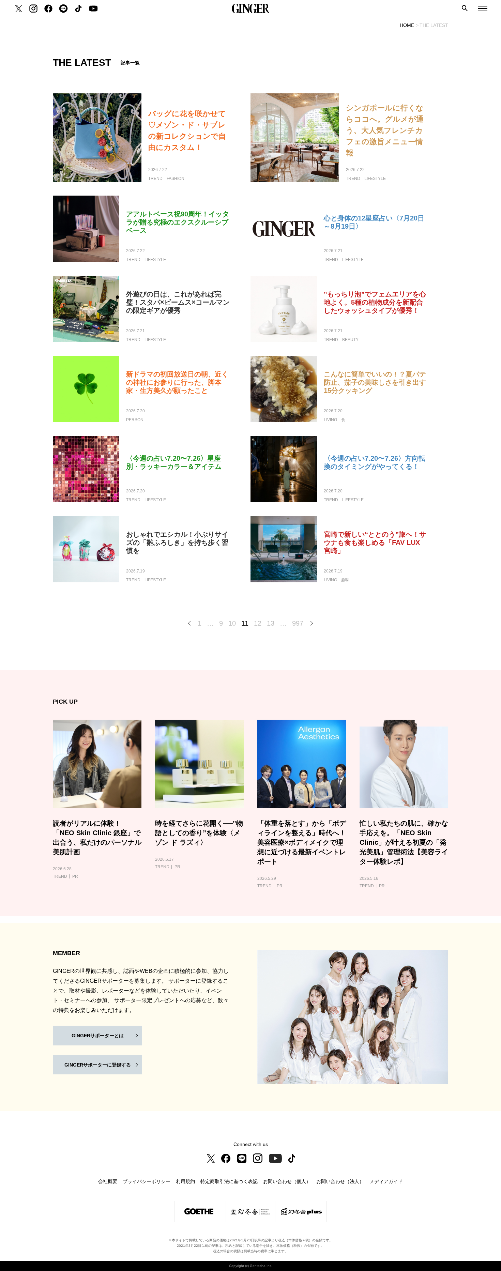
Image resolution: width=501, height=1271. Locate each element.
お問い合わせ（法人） (340, 1181)
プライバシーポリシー (146, 1181)
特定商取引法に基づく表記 (229, 1181)
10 (232, 623)
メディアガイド (386, 1181)
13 (270, 623)
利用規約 (185, 1181)
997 (297, 623)
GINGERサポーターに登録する (97, 1065)
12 (257, 623)
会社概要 (107, 1181)
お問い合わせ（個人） (287, 1181)
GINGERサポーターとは (98, 1035)
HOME (407, 25)
